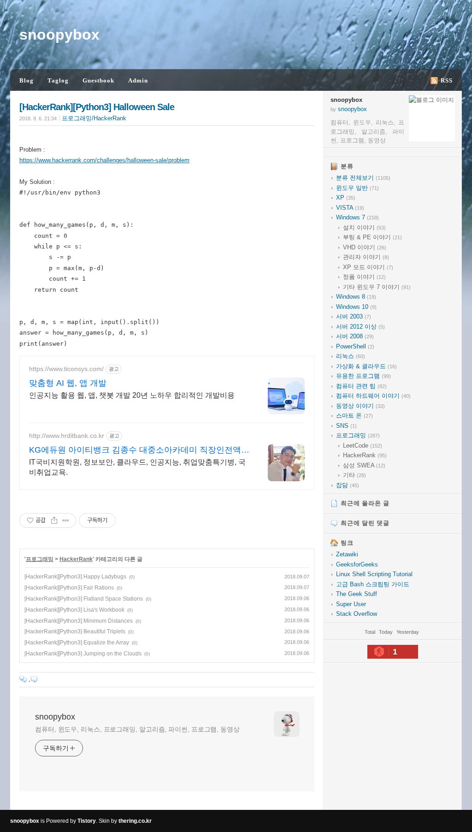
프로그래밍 (39, 559)
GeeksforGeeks (357, 564)
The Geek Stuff (356, 593)
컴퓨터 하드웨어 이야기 (373, 395)
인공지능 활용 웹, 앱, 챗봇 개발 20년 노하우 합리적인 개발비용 (132, 395)
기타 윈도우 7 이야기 (377, 286)
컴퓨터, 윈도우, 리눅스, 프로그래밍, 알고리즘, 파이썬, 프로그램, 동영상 (137, 729)
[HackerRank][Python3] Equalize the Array (76, 642)
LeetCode (362, 445)
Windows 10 (356, 306)
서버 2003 (353, 316)
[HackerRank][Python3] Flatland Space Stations (83, 599)
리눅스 (350, 356)
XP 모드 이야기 (368, 267)
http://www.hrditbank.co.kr (66, 435)
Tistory (86, 821)
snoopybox (59, 34)
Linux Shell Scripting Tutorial (374, 574)
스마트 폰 (354, 415)
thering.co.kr (135, 821)
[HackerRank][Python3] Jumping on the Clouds (83, 653)
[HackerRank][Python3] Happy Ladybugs (75, 576)
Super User (351, 604)
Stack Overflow (356, 613)
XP (345, 197)
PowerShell (355, 346)
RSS (447, 80)
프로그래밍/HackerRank (94, 118)
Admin (138, 80)
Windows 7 (357, 217)
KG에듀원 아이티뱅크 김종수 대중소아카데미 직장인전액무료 (139, 450)
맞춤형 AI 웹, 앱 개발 (67, 383)
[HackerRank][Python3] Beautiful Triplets (74, 631)
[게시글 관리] (65, 520)
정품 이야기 (364, 276)
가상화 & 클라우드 (366, 366)
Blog (26, 80)
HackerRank (76, 559)
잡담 (347, 485)
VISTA (350, 207)
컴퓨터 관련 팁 (361, 386)
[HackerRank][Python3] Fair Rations (69, 587)
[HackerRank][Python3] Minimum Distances (78, 621)
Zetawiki (347, 554)
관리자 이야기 (366, 257)
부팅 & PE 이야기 (372, 237)
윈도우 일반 (357, 187)
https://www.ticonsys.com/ (66, 368)
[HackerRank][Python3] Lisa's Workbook (74, 610)
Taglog (58, 80)
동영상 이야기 (360, 405)
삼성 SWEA (364, 465)
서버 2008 (355, 336)
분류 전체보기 (363, 177)
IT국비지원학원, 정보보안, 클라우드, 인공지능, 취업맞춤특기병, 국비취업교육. (137, 467)
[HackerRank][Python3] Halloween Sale (96, 107)
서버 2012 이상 (360, 326)
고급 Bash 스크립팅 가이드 (372, 584)
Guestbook (98, 80)
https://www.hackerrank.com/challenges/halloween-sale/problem (104, 160)
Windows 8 (356, 296)
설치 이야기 (364, 227)
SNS (346, 425)
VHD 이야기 (364, 247)
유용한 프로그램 (363, 375)
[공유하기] (54, 520)
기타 (354, 475)
